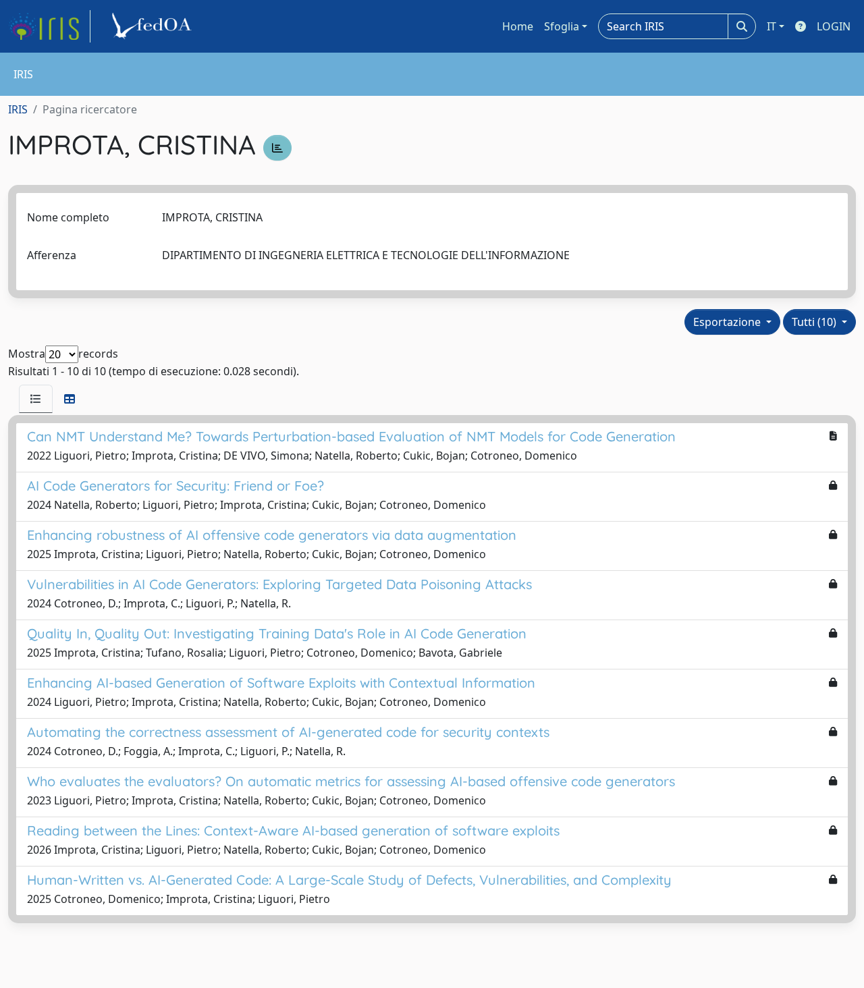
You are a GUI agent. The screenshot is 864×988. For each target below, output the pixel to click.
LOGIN (833, 26)
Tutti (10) (815, 321)
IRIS (18, 109)
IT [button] (771, 26)
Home (517, 26)
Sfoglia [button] (561, 26)
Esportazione (728, 321)
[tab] (36, 399)
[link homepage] (49, 26)
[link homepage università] (154, 26)
